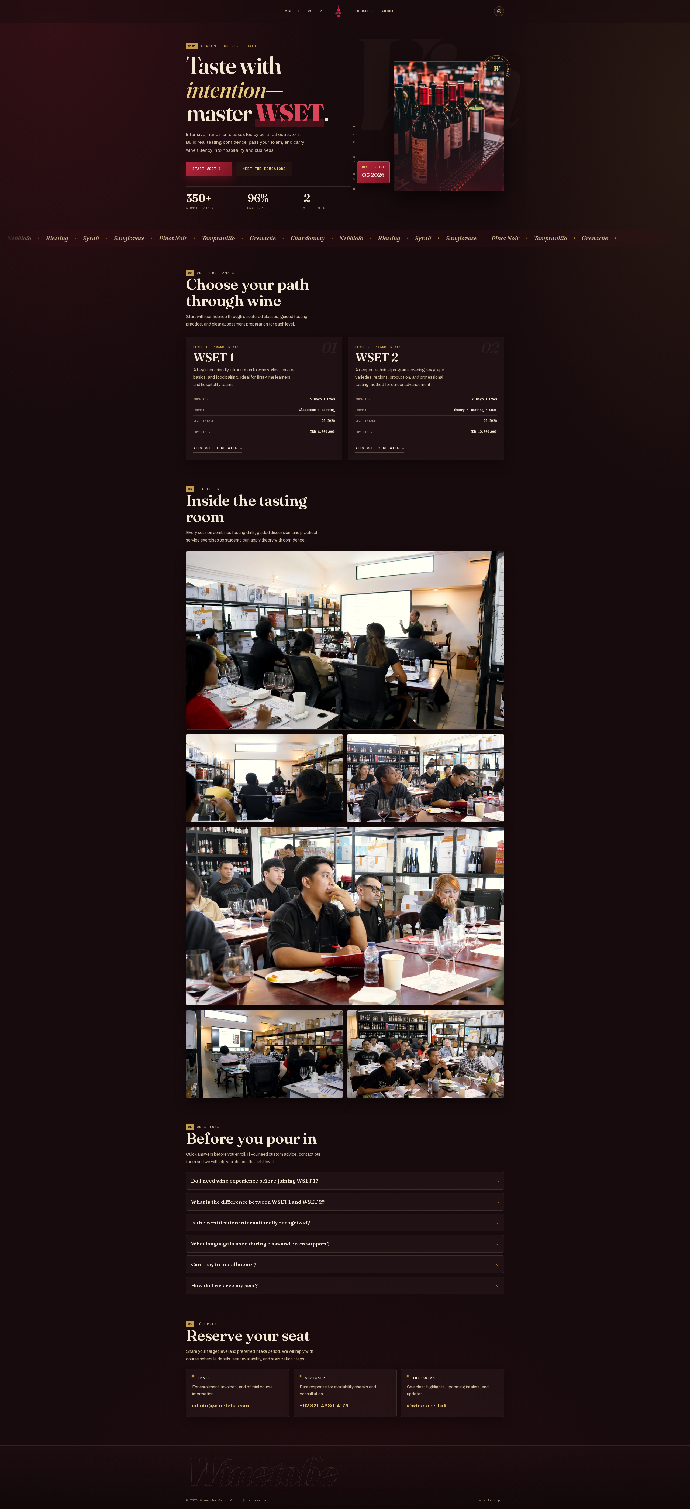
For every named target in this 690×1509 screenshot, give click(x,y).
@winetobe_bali (427, 1405)
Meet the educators (264, 169)
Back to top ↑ (491, 1500)
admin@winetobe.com (220, 1405)
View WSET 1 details (217, 448)
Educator (364, 11)
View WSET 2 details (379, 448)
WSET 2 (315, 11)
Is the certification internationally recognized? (250, 1222)
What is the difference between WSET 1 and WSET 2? (258, 1202)
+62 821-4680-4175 (324, 1405)
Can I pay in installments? (223, 1264)
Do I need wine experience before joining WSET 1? (254, 1181)
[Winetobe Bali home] (338, 11)
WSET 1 (292, 11)
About (388, 11)
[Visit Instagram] (499, 11)
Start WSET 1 (209, 169)
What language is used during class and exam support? (260, 1243)
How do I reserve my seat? (224, 1285)
